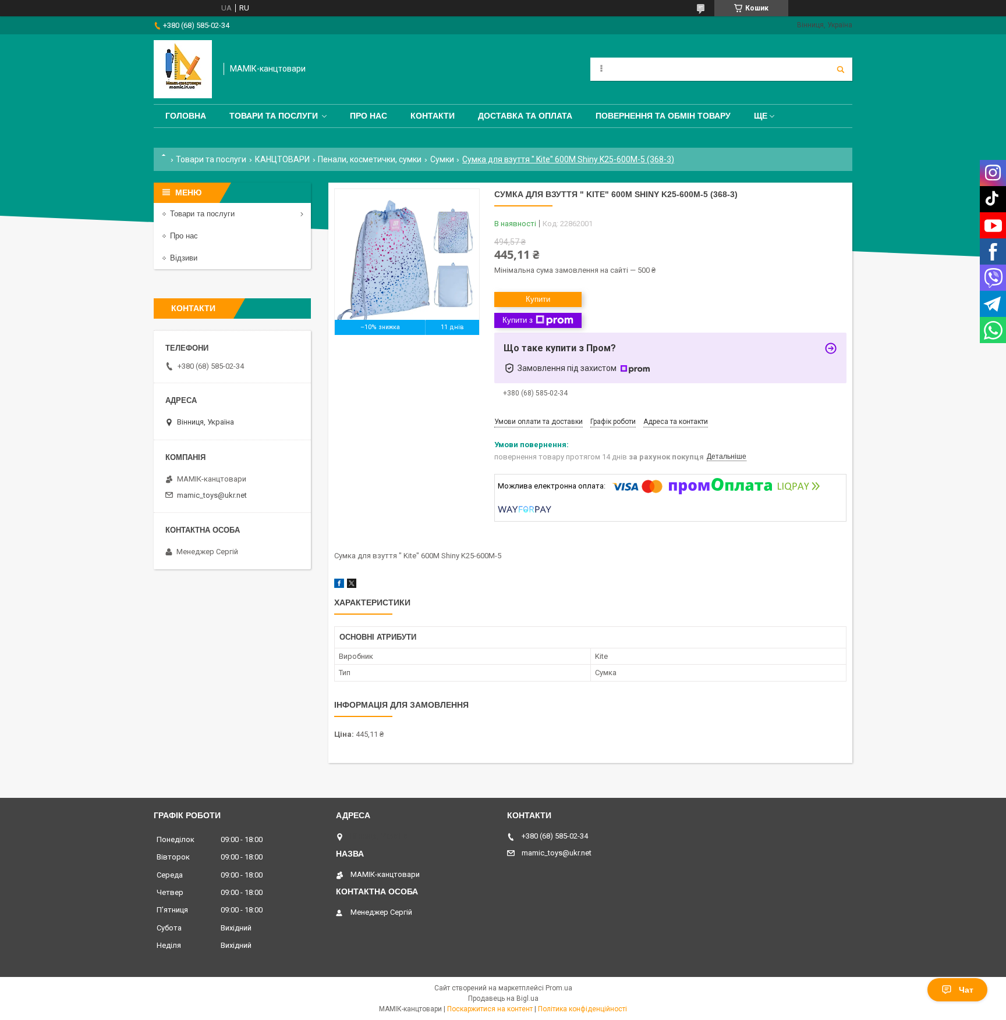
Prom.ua (558, 988)
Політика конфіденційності (582, 1009)
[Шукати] (840, 69)
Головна (185, 115)
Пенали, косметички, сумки (369, 159)
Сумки (442, 159)
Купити (538, 299)
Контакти (432, 115)
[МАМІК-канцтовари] (183, 69)
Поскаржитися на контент (490, 1009)
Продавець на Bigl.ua (503, 998)
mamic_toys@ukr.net (212, 495)
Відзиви (183, 258)
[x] (351, 585)
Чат (966, 989)
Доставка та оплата (525, 115)
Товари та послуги (273, 115)
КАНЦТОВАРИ (282, 159)
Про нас (368, 115)
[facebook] (339, 585)
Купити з (517, 320)
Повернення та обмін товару (663, 115)
